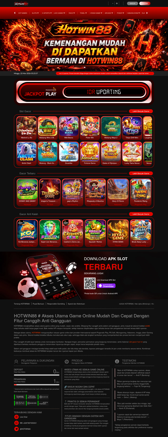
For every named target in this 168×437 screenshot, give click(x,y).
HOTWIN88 (36, 332)
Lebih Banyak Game (141, 111)
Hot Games (22, 13)
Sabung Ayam (132, 13)
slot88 (147, 326)
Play (51, 94)
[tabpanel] (84, 44)
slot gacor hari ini (136, 342)
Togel (82, 13)
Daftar (145, 3)
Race (71, 13)
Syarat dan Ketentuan (76, 304)
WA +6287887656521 (28, 423)
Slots (34, 13)
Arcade (108, 13)
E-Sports (46, 13)
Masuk (132, 3)
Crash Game (95, 13)
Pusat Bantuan (38, 304)
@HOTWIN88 (25, 429)
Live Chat (23, 417)
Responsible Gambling (56, 304)
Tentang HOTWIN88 (22, 304)
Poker (119, 13)
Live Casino (58, 13)
